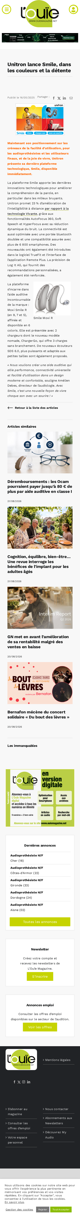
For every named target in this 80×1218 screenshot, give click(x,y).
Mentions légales (57, 1060)
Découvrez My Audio (55, 1134)
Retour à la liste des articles (36, 408)
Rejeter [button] (42, 1209)
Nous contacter (56, 1109)
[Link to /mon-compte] (73, 9)
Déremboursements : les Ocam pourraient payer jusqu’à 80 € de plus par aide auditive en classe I (39, 486)
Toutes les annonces (40, 922)
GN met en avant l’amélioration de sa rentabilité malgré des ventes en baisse (38, 641)
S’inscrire (40, 976)
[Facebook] (14, 1081)
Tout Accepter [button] (60, 1209)
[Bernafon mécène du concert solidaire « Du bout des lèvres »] (40, 664)
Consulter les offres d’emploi (19, 1125)
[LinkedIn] (28, 1081)
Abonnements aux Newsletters (58, 1120)
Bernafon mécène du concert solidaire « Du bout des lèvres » (38, 714)
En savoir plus (14, 1202)
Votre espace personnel (17, 1140)
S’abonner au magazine (17, 1111)
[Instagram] (23, 1081)
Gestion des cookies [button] (19, 1209)
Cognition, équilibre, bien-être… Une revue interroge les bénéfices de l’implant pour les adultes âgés (39, 564)
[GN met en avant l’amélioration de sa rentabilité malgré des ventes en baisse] (40, 589)
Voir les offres (40, 1027)
